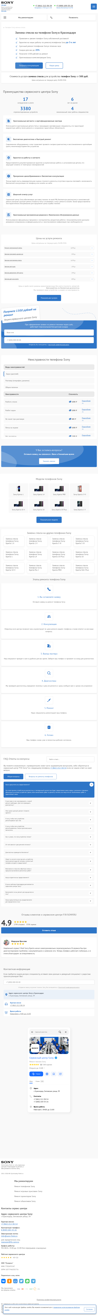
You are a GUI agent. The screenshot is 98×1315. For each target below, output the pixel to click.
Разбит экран (10, 410)
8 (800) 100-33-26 (9, 1230)
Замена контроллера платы (13, 260)
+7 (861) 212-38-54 (43, 6)
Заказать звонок (49, 461)
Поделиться (3, 1281)
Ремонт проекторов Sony (25, 1196)
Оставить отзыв (49, 930)
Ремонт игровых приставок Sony (28, 1191)
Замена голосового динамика (14, 254)
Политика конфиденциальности (49, 1300)
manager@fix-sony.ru (10, 1242)
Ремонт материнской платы (13, 248)
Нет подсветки (10, 436)
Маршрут (38, 1074)
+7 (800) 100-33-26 (64, 6)
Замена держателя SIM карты (14, 273)
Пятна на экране (11, 428)
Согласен (89, 1309)
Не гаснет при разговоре (14, 419)
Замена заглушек (10, 266)
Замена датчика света (12, 279)
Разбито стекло (11, 402)
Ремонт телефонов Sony (24, 1186)
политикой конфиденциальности (58, 345)
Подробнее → (86, 402)
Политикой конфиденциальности (68, 987)
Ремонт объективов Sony (24, 1201)
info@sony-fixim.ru (9, 1236)
